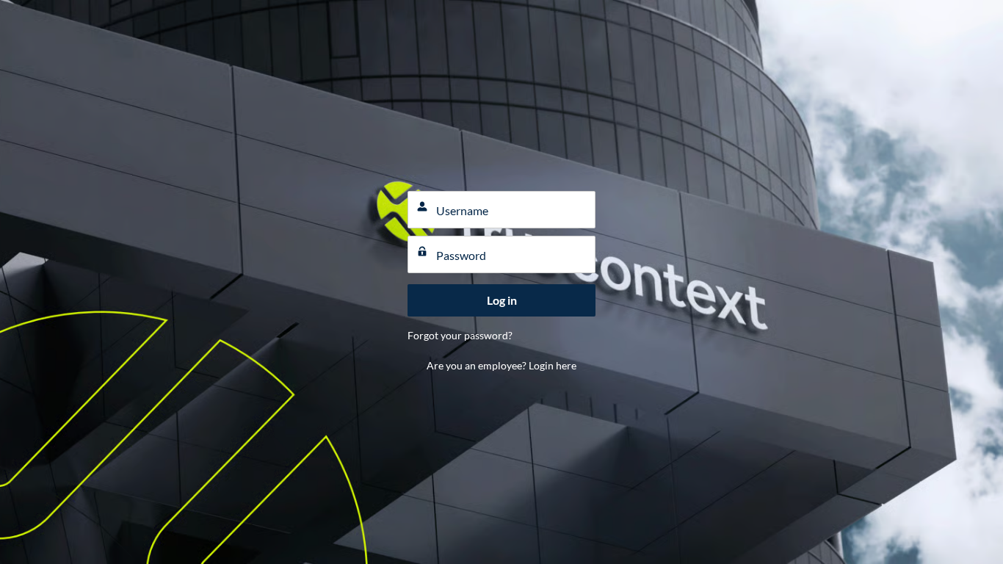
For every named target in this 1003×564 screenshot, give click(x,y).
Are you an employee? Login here (501, 365)
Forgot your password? (460, 335)
